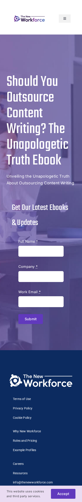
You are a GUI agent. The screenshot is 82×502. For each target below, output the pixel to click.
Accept (63, 494)
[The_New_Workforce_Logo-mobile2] (29, 16)
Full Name (28, 241)
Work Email (29, 292)
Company (28, 266)
